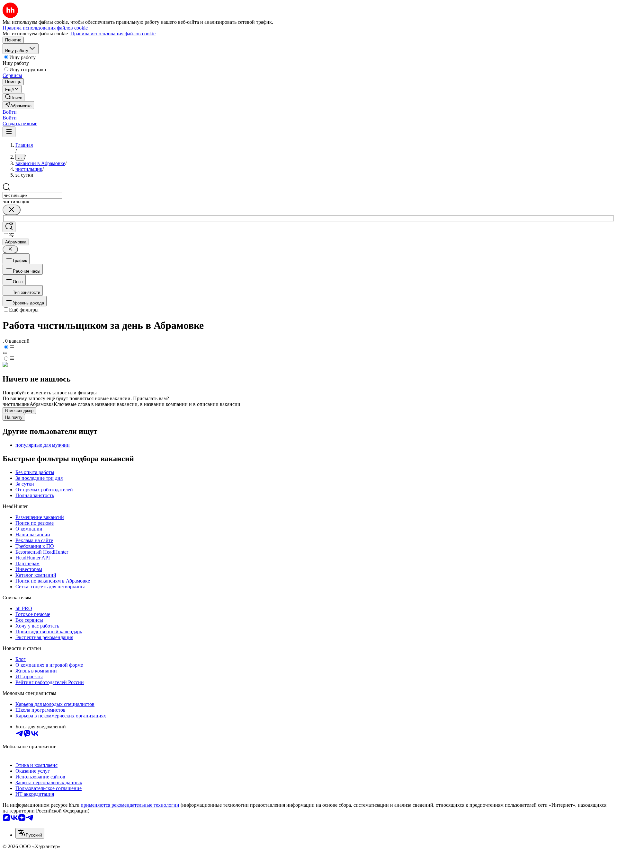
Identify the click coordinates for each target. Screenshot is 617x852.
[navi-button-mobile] (9, 132)
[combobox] (32, 195)
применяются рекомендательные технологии (130, 805)
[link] (13, 97)
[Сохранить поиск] (9, 227)
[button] (10, 112)
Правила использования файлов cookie (113, 33)
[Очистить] (12, 210)
